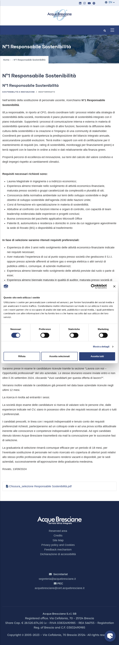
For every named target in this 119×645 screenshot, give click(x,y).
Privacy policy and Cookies (58, 544)
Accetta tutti (97, 356)
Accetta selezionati (59, 356)
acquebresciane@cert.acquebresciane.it (59, 588)
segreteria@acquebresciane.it (57, 578)
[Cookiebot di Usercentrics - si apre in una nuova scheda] (93, 286)
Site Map (58, 540)
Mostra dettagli (101, 346)
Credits (58, 535)
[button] (80, 3)
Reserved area (58, 530)
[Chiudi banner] (114, 286)
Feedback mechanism (58, 549)
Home (6, 60)
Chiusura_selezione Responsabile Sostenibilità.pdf (40, 486)
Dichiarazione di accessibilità (58, 554)
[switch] (44, 335)
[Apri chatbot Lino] (110, 636)
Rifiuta (21, 356)
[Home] (59, 15)
